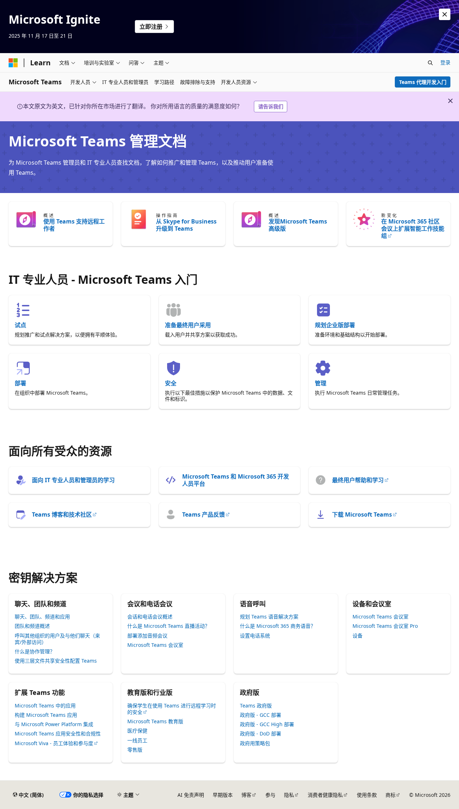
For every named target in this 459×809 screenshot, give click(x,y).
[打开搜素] (430, 62)
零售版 (134, 749)
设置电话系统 (255, 635)
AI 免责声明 (191, 794)
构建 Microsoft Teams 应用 (46, 714)
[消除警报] (444, 14)
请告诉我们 (270, 106)
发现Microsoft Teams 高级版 (298, 225)
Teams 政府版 (256, 705)
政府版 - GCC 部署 (260, 714)
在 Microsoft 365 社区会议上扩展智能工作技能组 (412, 228)
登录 (445, 62)
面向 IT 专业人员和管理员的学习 (73, 480)
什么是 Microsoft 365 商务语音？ (278, 625)
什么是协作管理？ (35, 651)
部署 (20, 383)
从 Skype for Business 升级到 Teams (186, 225)
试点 (20, 325)
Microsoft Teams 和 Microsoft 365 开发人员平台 (235, 480)
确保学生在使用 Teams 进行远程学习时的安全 (171, 708)
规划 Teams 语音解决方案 (269, 616)
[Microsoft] (13, 62)
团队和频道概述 (32, 625)
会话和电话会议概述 (149, 616)
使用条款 (367, 794)
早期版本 (223, 794)
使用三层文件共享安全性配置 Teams (56, 660)
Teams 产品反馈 (203, 514)
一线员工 (137, 740)
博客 (246, 794)
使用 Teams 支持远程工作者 (74, 225)
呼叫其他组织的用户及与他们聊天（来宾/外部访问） (57, 638)
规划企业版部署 (335, 325)
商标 (390, 794)
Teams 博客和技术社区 (62, 514)
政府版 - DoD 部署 (260, 733)
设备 (357, 635)
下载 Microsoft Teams (362, 514)
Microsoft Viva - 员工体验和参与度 (54, 743)
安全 (170, 383)
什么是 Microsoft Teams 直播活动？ (168, 625)
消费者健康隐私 (325, 794)
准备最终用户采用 (188, 325)
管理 (320, 383)
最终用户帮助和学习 (358, 480)
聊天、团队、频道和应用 (42, 616)
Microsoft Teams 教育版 (155, 721)
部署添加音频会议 (147, 635)
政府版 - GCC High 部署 (267, 724)
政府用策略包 (255, 743)
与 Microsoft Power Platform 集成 (54, 724)
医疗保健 (137, 730)
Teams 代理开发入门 (422, 82)
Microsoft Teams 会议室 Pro (385, 625)
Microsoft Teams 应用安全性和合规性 (58, 733)
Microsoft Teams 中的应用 (45, 705)
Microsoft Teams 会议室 (155, 644)
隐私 (289, 794)
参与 (270, 794)
